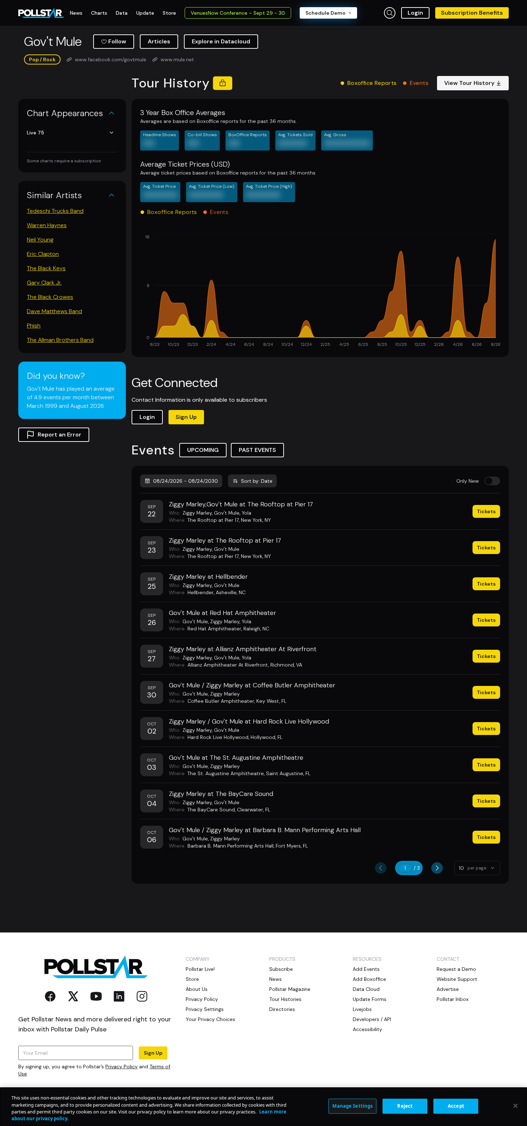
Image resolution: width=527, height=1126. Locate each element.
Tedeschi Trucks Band (55, 211)
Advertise (448, 989)
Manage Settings (352, 1106)
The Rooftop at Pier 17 (213, 520)
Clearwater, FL (253, 809)
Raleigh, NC (256, 628)
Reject (405, 1106)
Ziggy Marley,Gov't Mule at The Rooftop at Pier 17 (241, 504)
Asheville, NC (231, 592)
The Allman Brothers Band (60, 340)
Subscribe (281, 969)
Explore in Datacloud (221, 41)
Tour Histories (285, 999)
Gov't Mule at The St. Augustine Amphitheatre (236, 757)
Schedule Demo (325, 13)
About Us (197, 989)
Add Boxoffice (369, 979)
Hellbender (200, 592)
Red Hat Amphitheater (214, 628)
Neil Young (40, 239)
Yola (246, 513)
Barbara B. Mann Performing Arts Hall (230, 846)
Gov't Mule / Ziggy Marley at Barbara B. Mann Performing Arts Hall (265, 830)
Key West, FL (271, 701)
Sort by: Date (256, 481)
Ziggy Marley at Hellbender (208, 576)
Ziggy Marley (197, 513)
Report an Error (59, 434)
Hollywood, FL (267, 737)
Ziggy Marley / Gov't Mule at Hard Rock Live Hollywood (249, 721)
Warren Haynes (47, 225)
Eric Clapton (43, 254)
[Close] (515, 1105)
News (275, 979)
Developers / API (372, 1019)
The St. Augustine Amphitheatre (225, 773)
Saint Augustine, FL (288, 773)
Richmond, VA (286, 665)
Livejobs (362, 1009)
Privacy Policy (121, 1066)
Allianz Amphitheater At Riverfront (227, 665)
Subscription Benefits (472, 12)
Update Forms (369, 999)
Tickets (486, 511)
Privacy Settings (205, 1009)
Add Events (366, 969)
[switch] (492, 481)
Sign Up (186, 417)
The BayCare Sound (211, 809)
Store (192, 979)
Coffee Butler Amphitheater (220, 701)
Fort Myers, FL (292, 846)
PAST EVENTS (257, 450)
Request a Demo (456, 969)
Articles (159, 41)
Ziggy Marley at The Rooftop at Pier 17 (225, 540)
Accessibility (367, 1029)
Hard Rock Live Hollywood (217, 737)
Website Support (457, 979)
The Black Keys (46, 268)
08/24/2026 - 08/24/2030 (185, 481)
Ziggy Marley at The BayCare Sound (221, 793)
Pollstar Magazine (289, 989)
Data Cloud (366, 989)
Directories (282, 1009)
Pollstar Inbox (453, 999)
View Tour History (469, 83)
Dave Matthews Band (54, 311)
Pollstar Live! (200, 969)
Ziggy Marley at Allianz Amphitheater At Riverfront (243, 649)
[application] (320, 291)
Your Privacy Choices (210, 1019)
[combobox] (477, 868)
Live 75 (35, 132)
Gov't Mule (226, 513)
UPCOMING (203, 450)
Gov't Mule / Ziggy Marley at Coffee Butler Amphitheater (252, 685)
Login (415, 12)
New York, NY (256, 520)
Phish (34, 325)
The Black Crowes (50, 297)
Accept (456, 1106)
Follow (117, 41)
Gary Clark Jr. (44, 282)
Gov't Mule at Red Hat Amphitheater (222, 613)
